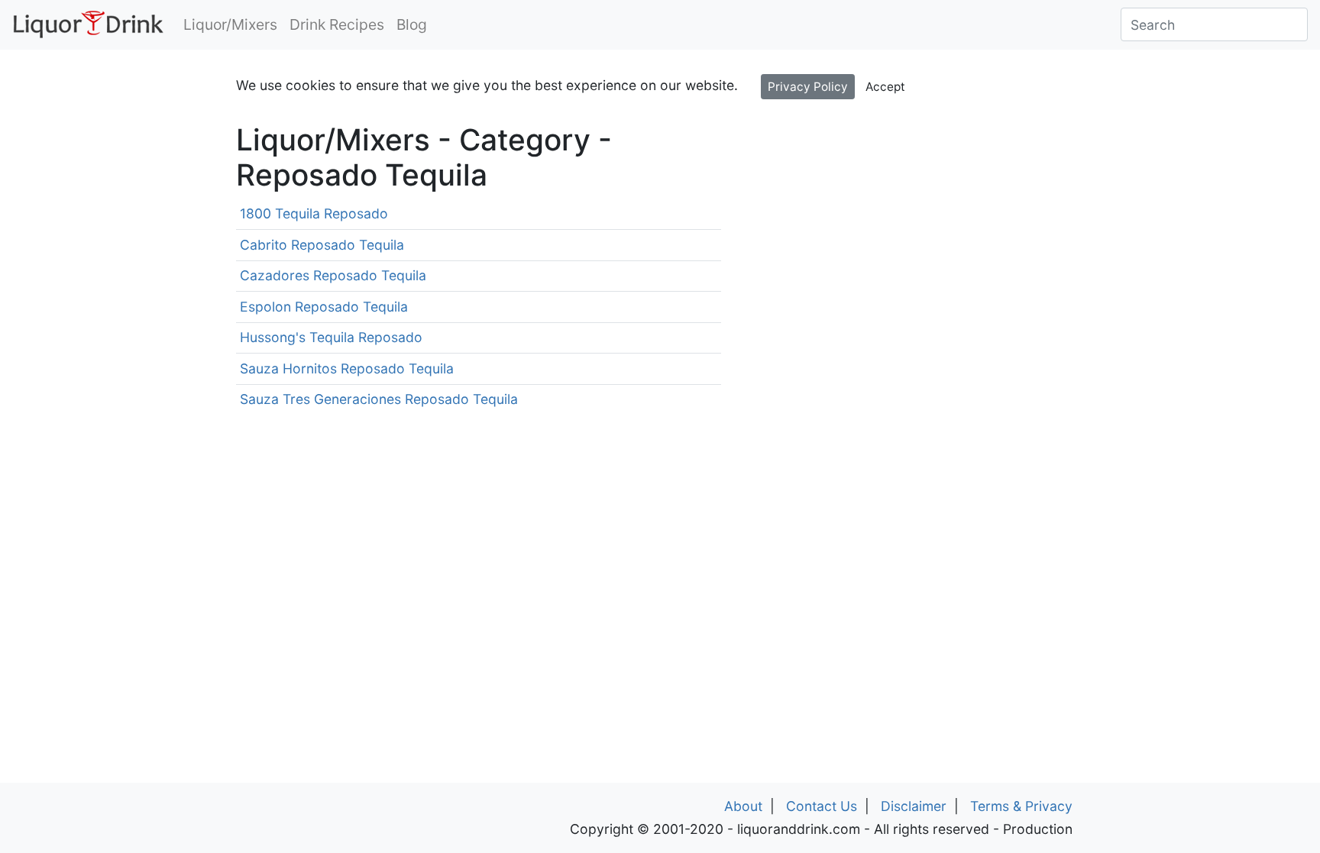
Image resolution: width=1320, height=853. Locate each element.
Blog (411, 24)
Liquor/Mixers (230, 24)
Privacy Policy (808, 86)
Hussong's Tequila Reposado (331, 337)
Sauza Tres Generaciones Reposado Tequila (379, 399)
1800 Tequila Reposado (314, 213)
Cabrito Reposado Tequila (322, 245)
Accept (885, 86)
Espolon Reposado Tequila (324, 307)
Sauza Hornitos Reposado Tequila (347, 368)
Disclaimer (913, 806)
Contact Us (821, 806)
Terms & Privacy (1021, 806)
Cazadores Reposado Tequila (333, 275)
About (743, 806)
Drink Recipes (337, 24)
